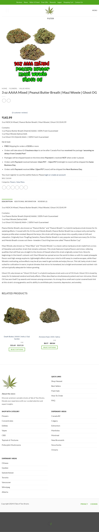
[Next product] (4, 100)
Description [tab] (7, 201)
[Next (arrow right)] (9, 527)
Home (4, 88)
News (26, 2)
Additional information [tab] (25, 201)
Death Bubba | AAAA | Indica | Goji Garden (17, 337)
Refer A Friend (34, 2)
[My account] (3, 10)
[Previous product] (9, 100)
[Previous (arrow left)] (2, 527)
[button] (11, 10)
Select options (17, 349)
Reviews (19, 2)
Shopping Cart (68, 2)
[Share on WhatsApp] (4, 188)
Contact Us (79, 2)
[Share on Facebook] (8, 188)
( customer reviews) (20, 112)
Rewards (53, 2)
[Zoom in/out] (2, 517)
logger (59, 2)
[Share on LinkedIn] (26, 188)
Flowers (13, 88)
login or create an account (55, 175)
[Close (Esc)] (23, 517)
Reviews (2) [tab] (42, 201)
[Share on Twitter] (13, 188)
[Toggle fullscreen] (9, 517)
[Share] (16, 517)
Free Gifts (44, 2)
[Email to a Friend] (17, 188)
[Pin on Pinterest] (21, 188)
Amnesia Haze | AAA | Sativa (49, 337)
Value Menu (24, 88)
